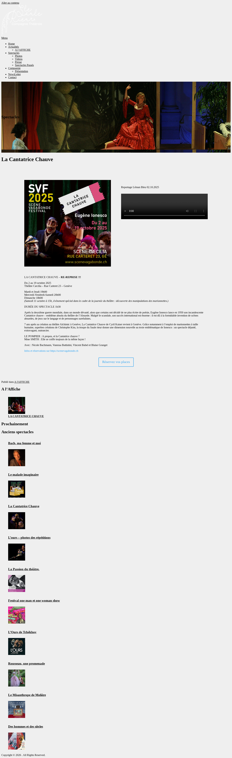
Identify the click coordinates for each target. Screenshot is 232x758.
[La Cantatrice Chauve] (16, 405)
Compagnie (14, 68)
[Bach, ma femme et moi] (16, 457)
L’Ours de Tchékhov (22, 632)
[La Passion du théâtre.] (16, 583)
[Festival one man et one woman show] (16, 615)
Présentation (21, 71)
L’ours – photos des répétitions (29, 537)
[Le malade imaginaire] (16, 489)
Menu (4, 37)
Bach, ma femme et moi (24, 443)
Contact (12, 77)
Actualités (13, 46)
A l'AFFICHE (22, 381)
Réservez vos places (116, 362)
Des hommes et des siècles (25, 726)
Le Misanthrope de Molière (27, 695)
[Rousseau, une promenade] (16, 678)
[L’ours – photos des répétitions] (16, 552)
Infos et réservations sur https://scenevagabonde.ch (51, 350)
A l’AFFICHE (23, 49)
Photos (18, 55)
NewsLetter (14, 74)
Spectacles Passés (24, 65)
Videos (18, 59)
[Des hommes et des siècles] (16, 741)
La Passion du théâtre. (23, 569)
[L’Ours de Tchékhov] (16, 646)
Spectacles (13, 52)
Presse (18, 62)
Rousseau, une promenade (26, 663)
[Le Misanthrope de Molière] (16, 709)
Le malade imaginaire (23, 474)
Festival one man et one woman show (34, 600)
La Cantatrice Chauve (26, 416)
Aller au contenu (10, 2)
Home (11, 43)
